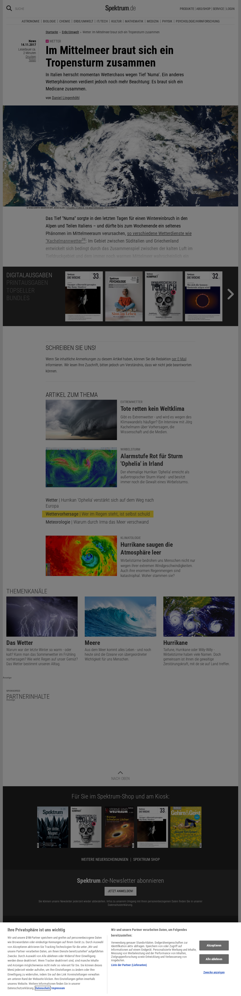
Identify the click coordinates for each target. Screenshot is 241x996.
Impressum (58, 988)
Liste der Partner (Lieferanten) (129, 965)
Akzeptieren (214, 945)
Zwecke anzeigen (214, 972)
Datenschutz (42, 988)
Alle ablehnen (214, 959)
